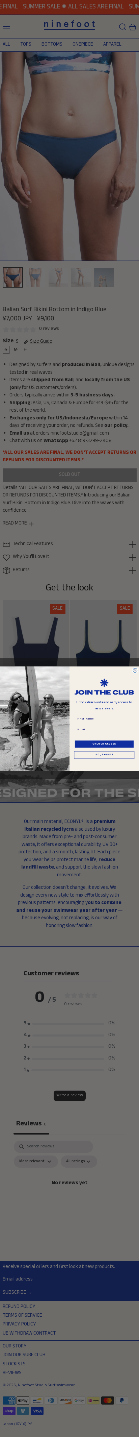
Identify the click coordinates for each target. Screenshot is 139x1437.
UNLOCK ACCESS (104, 743)
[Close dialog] (135, 670)
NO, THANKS (104, 755)
